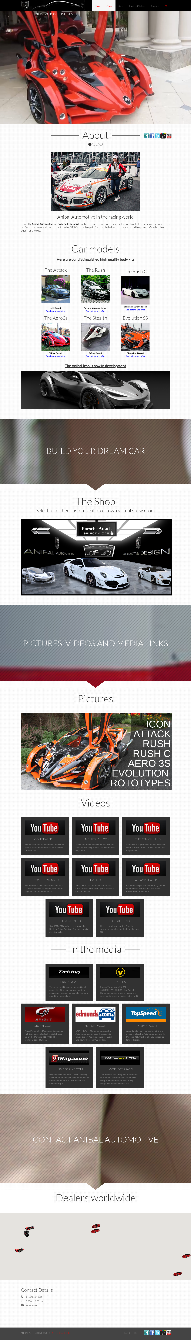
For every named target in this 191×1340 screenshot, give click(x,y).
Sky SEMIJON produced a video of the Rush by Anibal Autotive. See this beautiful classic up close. (69, 926)
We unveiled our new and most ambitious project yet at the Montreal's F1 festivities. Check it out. (44, 844)
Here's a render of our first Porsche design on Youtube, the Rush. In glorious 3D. (119, 926)
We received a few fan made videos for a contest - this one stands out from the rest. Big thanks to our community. (45, 885)
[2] (93, 144)
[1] (89, 144)
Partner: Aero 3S (60, 1333)
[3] (97, 144)
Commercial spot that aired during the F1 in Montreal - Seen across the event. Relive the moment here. (145, 885)
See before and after (56, 311)
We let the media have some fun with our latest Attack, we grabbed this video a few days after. (95, 844)
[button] (19, 1250)
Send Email (31, 1305)
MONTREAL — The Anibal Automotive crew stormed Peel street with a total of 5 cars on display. (95, 885)
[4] (101, 144)
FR (166, 6)
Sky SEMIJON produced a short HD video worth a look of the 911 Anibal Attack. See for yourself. (145, 844)
